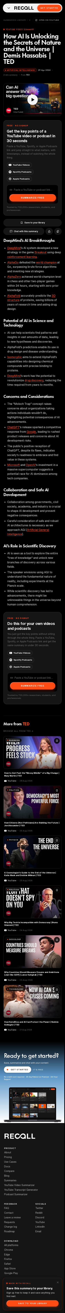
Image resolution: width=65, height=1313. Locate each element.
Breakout (40, 252)
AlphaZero (14, 276)
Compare (9, 1171)
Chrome (8, 1250)
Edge (7, 1254)
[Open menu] (9, 8)
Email (38, 1231)
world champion (46, 262)
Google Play (11, 1273)
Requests (9, 1222)
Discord (39, 1217)
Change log (10, 1226)
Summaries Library (14, 20)
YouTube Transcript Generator (21, 1190)
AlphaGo (13, 262)
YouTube (40, 1222)
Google (31, 431)
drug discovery (34, 380)
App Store (10, 1268)
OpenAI (31, 464)
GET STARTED (19, 1069)
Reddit (38, 1213)
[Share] (49, 231)
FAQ (6, 1208)
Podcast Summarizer (16, 1194)
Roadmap (9, 1231)
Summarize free (32, 198)
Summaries (10, 1180)
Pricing (8, 1157)
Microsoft (13, 464)
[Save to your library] (57, 741)
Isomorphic (14, 357)
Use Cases (10, 1162)
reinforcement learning (22, 256)
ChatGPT (13, 427)
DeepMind (14, 248)
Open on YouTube (49, 20)
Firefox (8, 1259)
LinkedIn (40, 1226)
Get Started (49, 8)
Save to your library (34, 222)
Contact (8, 1213)
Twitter (39, 1208)
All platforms (11, 1245)
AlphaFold (13, 295)
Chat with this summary (26, 231)
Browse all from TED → (18, 731)
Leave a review (12, 1217)
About (7, 1152)
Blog (6, 1176)
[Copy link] (58, 231)
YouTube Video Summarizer (19, 1185)
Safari (7, 1264)
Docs (7, 1166)
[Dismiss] (58, 1282)
